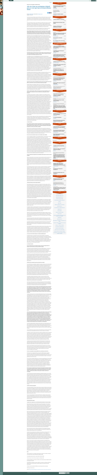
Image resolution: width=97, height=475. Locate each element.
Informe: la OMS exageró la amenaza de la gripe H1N (59, 83)
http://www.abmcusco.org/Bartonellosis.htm (59, 207)
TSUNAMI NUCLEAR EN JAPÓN (59, 58)
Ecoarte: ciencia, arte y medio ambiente (59, 229)
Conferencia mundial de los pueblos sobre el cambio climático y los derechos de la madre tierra (59, 47)
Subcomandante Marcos (55, 57)
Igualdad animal (59, 209)
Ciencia (60, 142)
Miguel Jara (54, 150)
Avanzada (90, 0)
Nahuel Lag (54, 122)
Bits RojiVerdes (59, 217)
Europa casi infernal (56, 11)
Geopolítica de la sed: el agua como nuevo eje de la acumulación (59, 114)
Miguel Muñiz (54, 66)
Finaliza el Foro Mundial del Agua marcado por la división (58, 95)
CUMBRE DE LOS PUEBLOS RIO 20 (59, 29)
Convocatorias (60, 137)
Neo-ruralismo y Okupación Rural (60, 226)
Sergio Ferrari (54, 12)
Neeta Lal (54, 180)
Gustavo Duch (54, 118)
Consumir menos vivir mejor (59, 198)
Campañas (59, 123)
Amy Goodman (54, 52)
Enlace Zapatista (60, 210)
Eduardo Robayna (55, 8)
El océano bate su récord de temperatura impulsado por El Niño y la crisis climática (59, 6)
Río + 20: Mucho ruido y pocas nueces (59, 40)
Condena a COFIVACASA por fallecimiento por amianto (57, 26)
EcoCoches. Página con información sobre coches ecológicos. (60, 223)
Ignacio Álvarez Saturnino (56, 62)
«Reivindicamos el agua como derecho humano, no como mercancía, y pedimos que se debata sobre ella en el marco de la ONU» (59, 107)
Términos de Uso (43, 472)
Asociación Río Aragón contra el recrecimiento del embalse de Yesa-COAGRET (60, 215)
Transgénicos (59, 160)
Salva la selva (59, 203)
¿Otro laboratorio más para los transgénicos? (57, 169)
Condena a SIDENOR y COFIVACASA (58, 19)
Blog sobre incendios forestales (59, 212)
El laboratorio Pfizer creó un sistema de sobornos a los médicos (59, 149)
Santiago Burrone (55, 115)
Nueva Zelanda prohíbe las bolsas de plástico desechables (58, 134)
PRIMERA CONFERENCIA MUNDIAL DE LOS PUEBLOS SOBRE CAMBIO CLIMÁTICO (60, 43)
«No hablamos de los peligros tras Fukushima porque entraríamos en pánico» (58, 70)
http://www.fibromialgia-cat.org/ (59, 195)
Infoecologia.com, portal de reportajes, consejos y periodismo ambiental (60, 233)
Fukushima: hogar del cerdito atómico (59, 61)
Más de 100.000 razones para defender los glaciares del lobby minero (59, 121)
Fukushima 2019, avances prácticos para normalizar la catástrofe (59, 65)
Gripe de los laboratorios (57, 87)
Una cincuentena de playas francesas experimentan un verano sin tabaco (59, 131)
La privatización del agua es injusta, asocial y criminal (58, 100)
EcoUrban (59, 201)
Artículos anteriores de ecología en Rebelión (59, 231)
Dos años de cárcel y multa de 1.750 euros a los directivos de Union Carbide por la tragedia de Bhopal (59, 188)
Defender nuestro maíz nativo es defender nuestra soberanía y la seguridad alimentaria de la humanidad (59, 164)
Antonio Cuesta (54, 109)
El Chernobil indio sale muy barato (58, 183)
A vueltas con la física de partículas (58, 145)
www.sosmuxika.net (59, 206)
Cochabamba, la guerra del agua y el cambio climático (58, 51)
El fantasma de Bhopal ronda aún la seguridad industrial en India (58, 179)
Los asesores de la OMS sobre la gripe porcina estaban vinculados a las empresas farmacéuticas (59, 79)
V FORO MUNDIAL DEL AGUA (59, 90)
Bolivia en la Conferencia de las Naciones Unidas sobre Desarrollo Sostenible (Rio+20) (59, 34)
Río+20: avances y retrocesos (57, 37)
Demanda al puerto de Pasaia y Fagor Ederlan (59, 23)
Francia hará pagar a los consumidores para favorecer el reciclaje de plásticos (59, 127)
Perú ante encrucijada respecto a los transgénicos (58, 173)
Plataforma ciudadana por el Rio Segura (59, 204)
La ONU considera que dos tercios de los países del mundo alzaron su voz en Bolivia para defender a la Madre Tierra (59, 55)
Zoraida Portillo (54, 174)
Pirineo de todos (60, 213)
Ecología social (40, 14)
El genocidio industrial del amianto (59, 16)
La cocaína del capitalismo (57, 117)
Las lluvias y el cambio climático (58, 14)
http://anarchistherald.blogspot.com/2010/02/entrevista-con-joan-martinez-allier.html (40, 469)
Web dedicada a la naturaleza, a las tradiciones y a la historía (59, 221)
